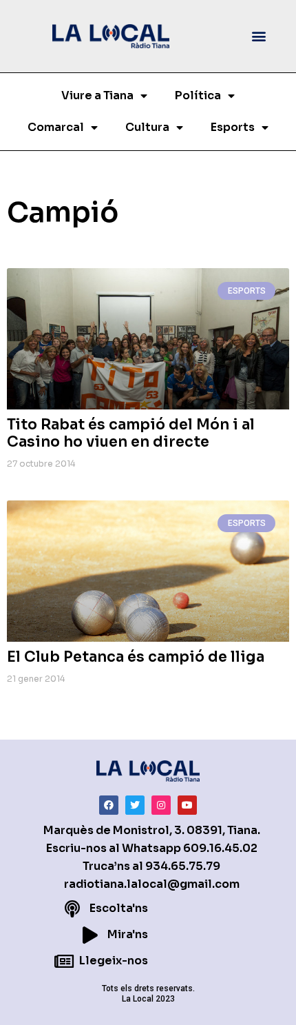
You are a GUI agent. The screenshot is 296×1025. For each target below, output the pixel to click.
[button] (259, 36)
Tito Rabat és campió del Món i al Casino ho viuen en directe (131, 433)
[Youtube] (187, 805)
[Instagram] (161, 805)
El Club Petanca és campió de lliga (135, 657)
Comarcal (56, 127)
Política (198, 95)
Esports (233, 127)
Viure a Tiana (97, 95)
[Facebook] (108, 805)
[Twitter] (135, 805)
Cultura (147, 127)
